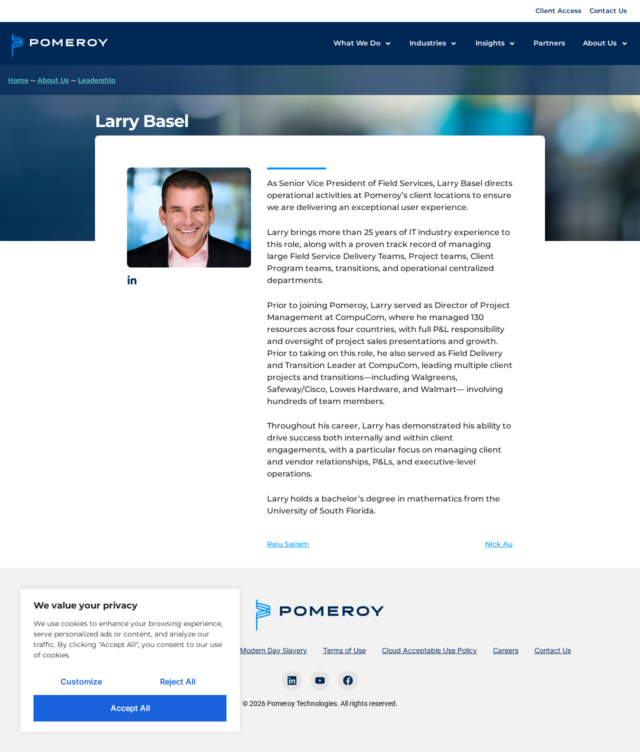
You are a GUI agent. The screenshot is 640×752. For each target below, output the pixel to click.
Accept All (130, 708)
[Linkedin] (292, 680)
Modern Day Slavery (273, 650)
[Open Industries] (453, 43)
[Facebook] (348, 680)
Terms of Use (344, 650)
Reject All (178, 681)
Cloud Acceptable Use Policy (429, 650)
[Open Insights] (512, 43)
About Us (53, 80)
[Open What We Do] (388, 43)
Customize (81, 681)
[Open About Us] (624, 43)
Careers (505, 650)
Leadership (97, 80)
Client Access (559, 10)
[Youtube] (320, 680)
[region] (130, 660)
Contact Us (608, 10)
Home (18, 80)
